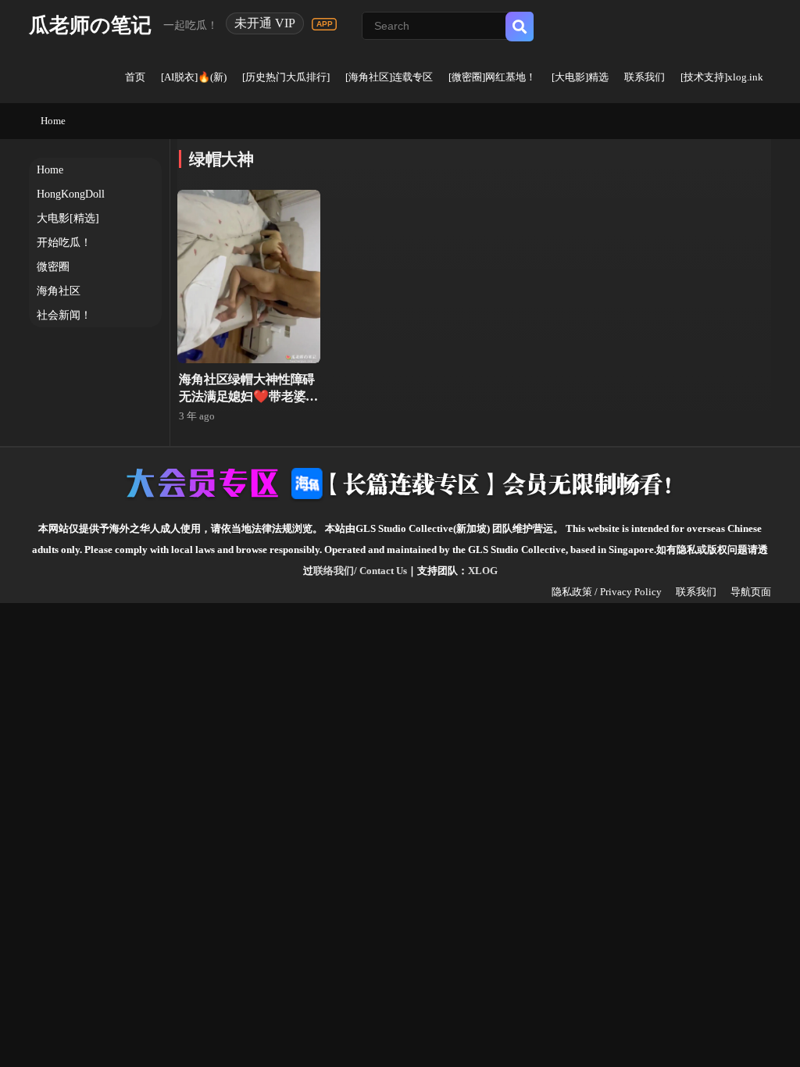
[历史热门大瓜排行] (286, 77)
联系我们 (644, 77)
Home (53, 121)
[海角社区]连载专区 (389, 77)
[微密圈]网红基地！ (492, 77)
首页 (135, 77)
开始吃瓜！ (64, 242)
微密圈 (53, 267)
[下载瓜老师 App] (324, 24)
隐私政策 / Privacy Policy (607, 592)
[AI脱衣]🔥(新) (194, 77)
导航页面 (750, 592)
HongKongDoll (71, 194)
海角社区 (58, 291)
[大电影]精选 (580, 77)
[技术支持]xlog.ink (721, 77)
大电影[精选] (68, 218)
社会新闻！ (64, 315)
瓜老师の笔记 (90, 25)
